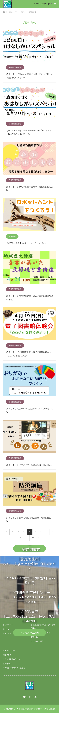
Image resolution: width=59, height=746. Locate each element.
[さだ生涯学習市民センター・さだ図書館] (29, 685)
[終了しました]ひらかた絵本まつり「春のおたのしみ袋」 (29, 188)
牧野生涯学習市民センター (13, 659)
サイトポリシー (9, 650)
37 (33, 538)
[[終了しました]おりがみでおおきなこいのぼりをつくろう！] (29, 380)
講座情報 (12, 236)
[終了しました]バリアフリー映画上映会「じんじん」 (29, 465)
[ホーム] (4, 11)
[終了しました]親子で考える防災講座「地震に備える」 (28, 519)
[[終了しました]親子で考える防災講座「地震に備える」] (29, 489)
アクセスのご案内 (29, 632)
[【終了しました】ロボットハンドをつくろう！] (29, 214)
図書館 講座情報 (15, 67)
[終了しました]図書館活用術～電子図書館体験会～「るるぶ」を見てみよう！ (28, 354)
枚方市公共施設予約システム (14, 668)
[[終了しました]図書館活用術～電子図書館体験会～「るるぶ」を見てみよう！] (29, 323)
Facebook (29, 696)
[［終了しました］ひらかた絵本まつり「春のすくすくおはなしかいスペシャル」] (29, 102)
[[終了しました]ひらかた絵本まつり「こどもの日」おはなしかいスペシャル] (29, 45)
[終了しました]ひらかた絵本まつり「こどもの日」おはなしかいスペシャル (29, 76)
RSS (35, 696)
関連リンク (7, 655)
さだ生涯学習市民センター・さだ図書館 (35, 709)
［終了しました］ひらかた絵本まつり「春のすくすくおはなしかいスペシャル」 (29, 132)
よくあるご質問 (37, 641)
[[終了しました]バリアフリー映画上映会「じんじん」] (29, 436)
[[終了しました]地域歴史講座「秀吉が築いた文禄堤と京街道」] (29, 267)
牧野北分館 (7, 664)
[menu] (55, 4)
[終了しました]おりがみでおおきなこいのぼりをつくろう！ (29, 410)
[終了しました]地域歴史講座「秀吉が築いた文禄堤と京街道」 (29, 297)
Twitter (24, 696)
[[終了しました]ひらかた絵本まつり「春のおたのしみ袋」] (29, 158)
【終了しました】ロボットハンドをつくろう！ (27, 243)
